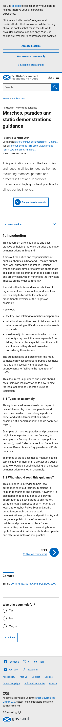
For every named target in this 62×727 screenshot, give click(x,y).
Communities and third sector (24, 145)
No (11, 618)
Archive (23, 677)
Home (6, 98)
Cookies (48, 677)
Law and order (17, 149)
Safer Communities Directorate (30, 141)
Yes (11, 610)
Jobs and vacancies (34, 683)
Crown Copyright (11, 683)
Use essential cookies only (31, 56)
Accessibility (9, 677)
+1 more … (30, 149)
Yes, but (13, 626)
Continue (10, 637)
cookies (16, 5)
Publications (18, 98)
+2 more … (52, 141)
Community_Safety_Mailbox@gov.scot (33, 583)
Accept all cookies (31, 46)
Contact (36, 677)
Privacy (53, 683)
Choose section (13, 224)
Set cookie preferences (31, 64)
